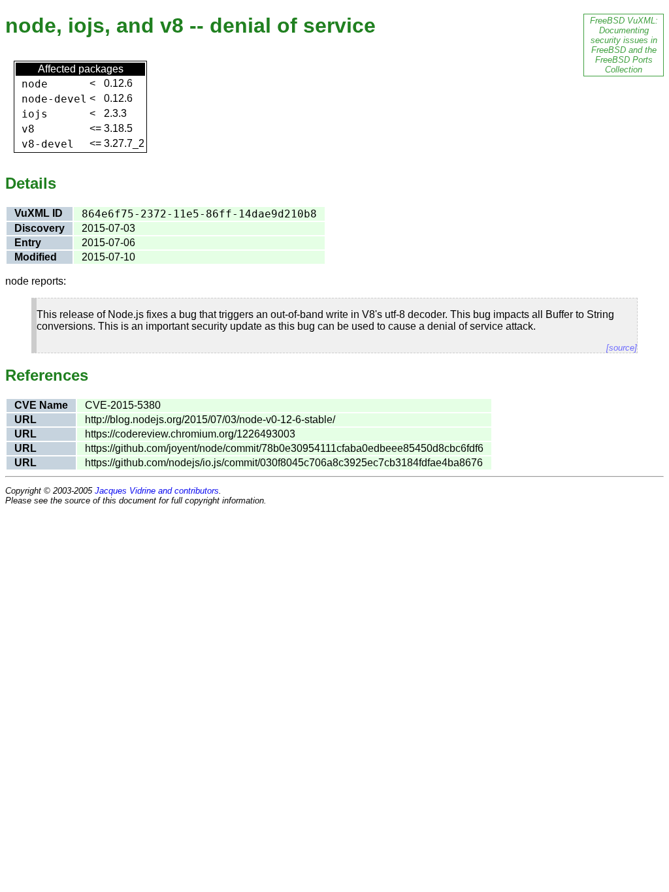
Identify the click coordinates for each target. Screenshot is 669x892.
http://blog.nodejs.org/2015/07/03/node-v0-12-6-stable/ (210, 419)
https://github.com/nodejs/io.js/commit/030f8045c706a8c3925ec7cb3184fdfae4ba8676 (284, 462)
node (35, 84)
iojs (35, 114)
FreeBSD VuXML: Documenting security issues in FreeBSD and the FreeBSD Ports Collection (624, 45)
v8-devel (48, 144)
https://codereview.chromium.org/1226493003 (190, 433)
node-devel (54, 99)
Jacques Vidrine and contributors (157, 491)
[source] (621, 348)
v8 (28, 129)
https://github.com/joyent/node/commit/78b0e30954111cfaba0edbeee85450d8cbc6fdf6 (284, 448)
